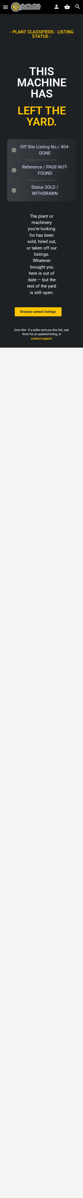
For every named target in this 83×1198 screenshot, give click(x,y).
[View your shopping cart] (67, 7)
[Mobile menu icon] (5, 7)
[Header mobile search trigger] (78, 7)
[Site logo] (26, 7)
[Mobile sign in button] (56, 7)
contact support (41, 338)
